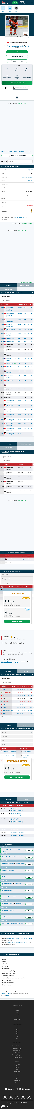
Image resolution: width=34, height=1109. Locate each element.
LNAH (27, 46)
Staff (25, 725)
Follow (17, 52)
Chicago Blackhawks (17, 1046)
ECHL (19, 338)
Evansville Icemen (9, 359)
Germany (17, 1017)
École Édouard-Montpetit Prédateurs (10, 308)
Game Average (25, 285)
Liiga (17, 1036)
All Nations (17, 1019)
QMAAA (20, 307)
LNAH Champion (15, 826)
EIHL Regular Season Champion (19, 823)
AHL (19, 363)
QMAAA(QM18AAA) (8, 710)
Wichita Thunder (10, 385)
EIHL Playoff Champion (16, 810)
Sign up (15, 2)
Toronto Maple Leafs (17, 1057)
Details (29, 850)
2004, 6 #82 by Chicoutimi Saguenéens (18, 942)
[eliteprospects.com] (4, 2)
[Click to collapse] (32, 292)
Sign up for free (6, 662)
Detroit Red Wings (17, 1048)
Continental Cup (22, 491)
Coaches (8, 289)
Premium (30, 205)
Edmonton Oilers (17, 1050)
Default (9, 285)
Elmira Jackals (10, 338)
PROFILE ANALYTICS (21, 88)
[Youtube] (23, 1097)
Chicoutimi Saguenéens (9, 320)
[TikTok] (29, 1097)
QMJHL (19, 320)
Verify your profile (6, 993)
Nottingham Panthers (9, 345)
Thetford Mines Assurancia (14, 46)
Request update (27, 223)
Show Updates (17, 56)
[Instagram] (17, 1097)
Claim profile (18, 61)
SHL (17, 1031)
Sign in (22, 2)
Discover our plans (17, 83)
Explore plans (17, 621)
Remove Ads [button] (22, 103)
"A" (16, 358)
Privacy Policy (17, 1071)
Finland (17, 1015)
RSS (17, 1078)
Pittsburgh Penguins (17, 1055)
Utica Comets (9, 363)
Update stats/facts (18, 156)
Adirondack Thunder (9, 410)
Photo (17, 1074)
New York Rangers (17, 1052)
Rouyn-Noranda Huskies (10, 330)
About (17, 1067)
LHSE (19, 405)
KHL (17, 1029)
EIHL (19, 344)
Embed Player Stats (26, 282)
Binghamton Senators (9, 371)
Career (17, 1083)
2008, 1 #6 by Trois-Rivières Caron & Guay (19, 938)
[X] (11, 1097)
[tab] (8, 285)
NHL (17, 1027)
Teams (25, 671)
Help (17, 1069)
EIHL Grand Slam (15, 819)
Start (3, 152)
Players (8, 725)
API (17, 1076)
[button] (17, 51)
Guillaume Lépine (19, 217)
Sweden (17, 1008)
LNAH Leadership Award (17, 832)
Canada (30, 180)
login (16, 662)
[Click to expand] (32, 553)
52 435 (9, 88)
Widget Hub (17, 1065)
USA (17, 1012)
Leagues (8, 671)
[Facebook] (5, 1097)
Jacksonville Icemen (7, 883)
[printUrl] (17, 97)
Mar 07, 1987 (29, 170)
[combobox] (8, 161)
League (25, 799)
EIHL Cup (20, 467)
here (7, 995)
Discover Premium (17, 777)
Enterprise (17, 1080)
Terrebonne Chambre (9, 405)
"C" (16, 366)
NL (17, 1038)
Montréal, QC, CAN (27, 177)
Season (8, 799)
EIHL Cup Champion (16, 809)
